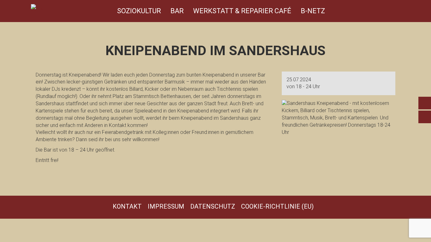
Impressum (166, 206)
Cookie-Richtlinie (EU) (277, 206)
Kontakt (127, 206)
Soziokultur (139, 11)
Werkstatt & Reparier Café (242, 11)
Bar (177, 11)
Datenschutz (212, 206)
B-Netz (313, 11)
